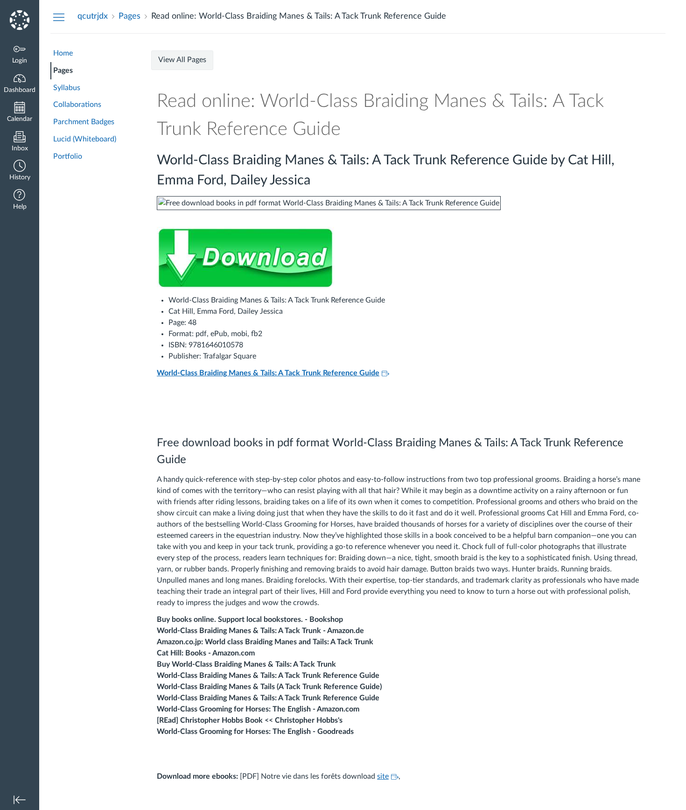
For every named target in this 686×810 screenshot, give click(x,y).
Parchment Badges (83, 122)
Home (63, 53)
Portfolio (67, 156)
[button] (19, 171)
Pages (63, 70)
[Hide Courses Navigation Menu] (58, 17)
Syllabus (66, 88)
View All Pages (182, 59)
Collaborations (77, 104)
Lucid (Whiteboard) (84, 139)
